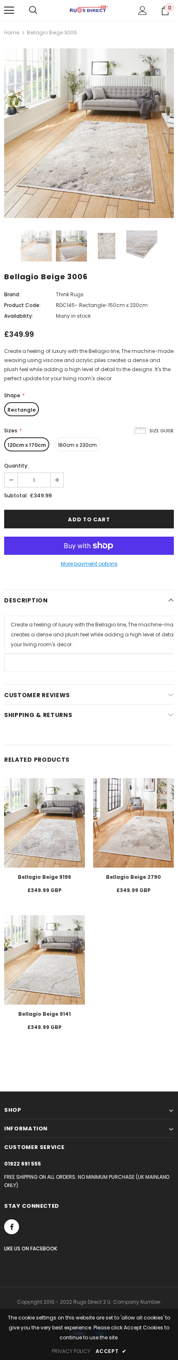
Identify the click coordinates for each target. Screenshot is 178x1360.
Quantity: (16, 465)
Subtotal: (16, 495)
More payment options (89, 563)
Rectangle (21, 409)
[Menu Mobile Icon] (9, 10)
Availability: (18, 315)
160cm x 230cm (77, 445)
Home (11, 32)
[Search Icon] (33, 10)
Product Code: (22, 305)
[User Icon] (142, 10)
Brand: (12, 294)
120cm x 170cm (26, 445)
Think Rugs (70, 294)
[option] (89, 133)
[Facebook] (11, 1226)
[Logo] (89, 10)
